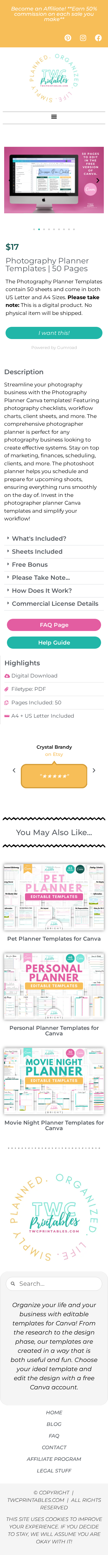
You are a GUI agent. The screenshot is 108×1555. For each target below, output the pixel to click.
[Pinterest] (68, 38)
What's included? (39, 538)
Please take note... (41, 577)
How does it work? (42, 590)
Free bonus (30, 564)
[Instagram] (83, 38)
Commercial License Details (55, 603)
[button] (54, 116)
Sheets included (37, 551)
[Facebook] (98, 38)
